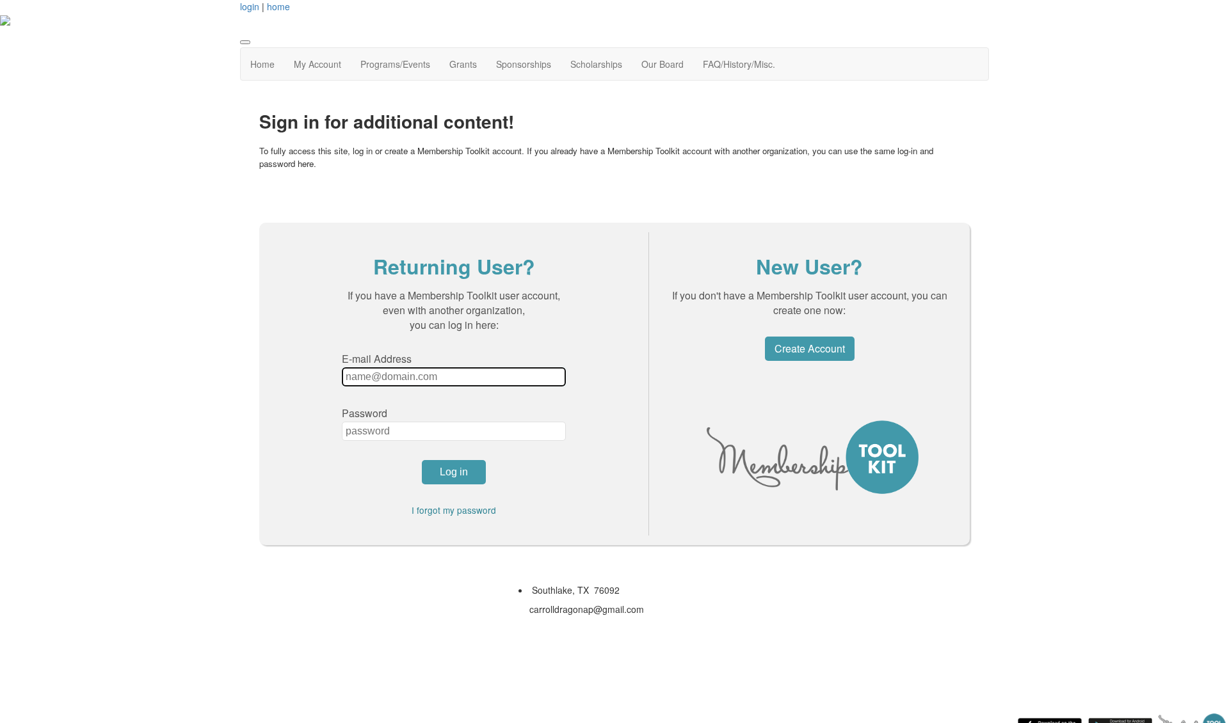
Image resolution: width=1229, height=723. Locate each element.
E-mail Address (377, 358)
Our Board (662, 64)
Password (364, 413)
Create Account (810, 348)
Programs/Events (395, 64)
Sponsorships (523, 64)
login (249, 6)
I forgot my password (454, 510)
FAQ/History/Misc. (739, 64)
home (278, 6)
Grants (463, 64)
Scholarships (596, 64)
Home (262, 64)
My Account (317, 64)
